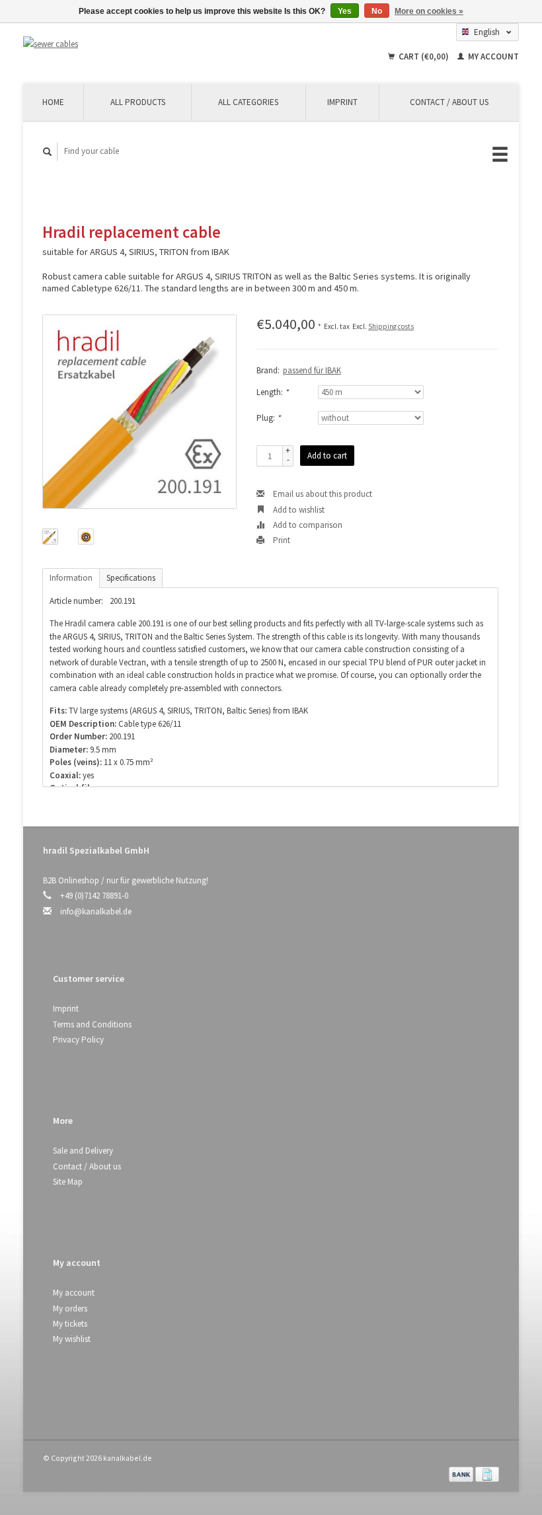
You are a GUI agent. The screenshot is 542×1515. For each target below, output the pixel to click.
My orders (70, 1308)
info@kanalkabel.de (96, 911)
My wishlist (72, 1339)
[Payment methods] (462, 1473)
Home (53, 102)
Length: (272, 392)
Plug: (268, 418)
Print (280, 540)
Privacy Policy (78, 1039)
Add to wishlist (298, 509)
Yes (345, 11)
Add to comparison (306, 525)
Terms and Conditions (92, 1024)
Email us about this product (321, 493)
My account (492, 56)
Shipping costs (391, 326)
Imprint (342, 102)
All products (137, 102)
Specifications (130, 577)
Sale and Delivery (83, 1150)
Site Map (68, 1181)
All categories (248, 102)
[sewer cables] (96, 44)
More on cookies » (429, 11)
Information (71, 577)
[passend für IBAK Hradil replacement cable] (139, 411)
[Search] (48, 151)
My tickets (70, 1323)
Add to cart (327, 455)
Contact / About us (449, 102)
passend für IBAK (312, 370)
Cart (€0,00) (424, 56)
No (376, 11)
